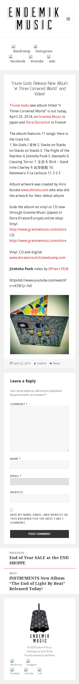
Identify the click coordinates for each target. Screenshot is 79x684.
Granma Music (50, 117)
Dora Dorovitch (38, 122)
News (56, 363)
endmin (42, 363)
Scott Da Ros (47, 651)
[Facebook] (17, 59)
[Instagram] (44, 48)
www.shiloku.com (34, 190)
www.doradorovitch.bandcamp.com (37, 258)
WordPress (50, 655)
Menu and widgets (68, 23)
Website (16, 492)
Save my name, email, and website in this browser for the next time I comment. (39, 519)
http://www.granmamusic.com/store (37, 229)
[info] (52, 59)
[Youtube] (37, 59)
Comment (18, 404)
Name (15, 459)
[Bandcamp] (21, 48)
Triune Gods (19, 105)
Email (16, 476)
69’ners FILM (58, 269)
